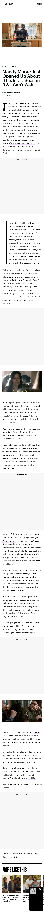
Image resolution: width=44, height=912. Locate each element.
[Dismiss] (40, 889)
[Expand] (32, 889)
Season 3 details (22, 143)
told (18, 616)
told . (32, 778)
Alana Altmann (12, 92)
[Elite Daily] (7, 4)
